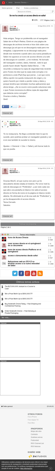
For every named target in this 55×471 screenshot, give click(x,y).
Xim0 (12, 23)
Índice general (7, 321)
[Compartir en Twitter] (13, 76)
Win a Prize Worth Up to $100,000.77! (18, 247)
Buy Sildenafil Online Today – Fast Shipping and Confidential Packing (23, 258)
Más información (26, 468)
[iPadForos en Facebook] (43, 226)
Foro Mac (31, 338)
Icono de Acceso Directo (18, 192)
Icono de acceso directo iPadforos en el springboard (30, 204)
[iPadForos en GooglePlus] (49, 226)
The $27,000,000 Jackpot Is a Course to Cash (20, 241)
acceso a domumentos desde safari (23, 210)
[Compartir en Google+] (21, 76)
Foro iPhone (32, 332)
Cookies (24, 389)
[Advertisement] (20, 293)
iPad (18, 8)
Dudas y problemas (31, 8)
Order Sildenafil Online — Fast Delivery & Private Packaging (20, 265)
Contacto (31, 389)
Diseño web (47, 389)
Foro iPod (34, 384)
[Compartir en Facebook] (5, 76)
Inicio (10, 2)
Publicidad (38, 389)
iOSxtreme (35, 381)
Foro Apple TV (33, 335)
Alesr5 (12, 91)
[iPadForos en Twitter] (37, 226)
